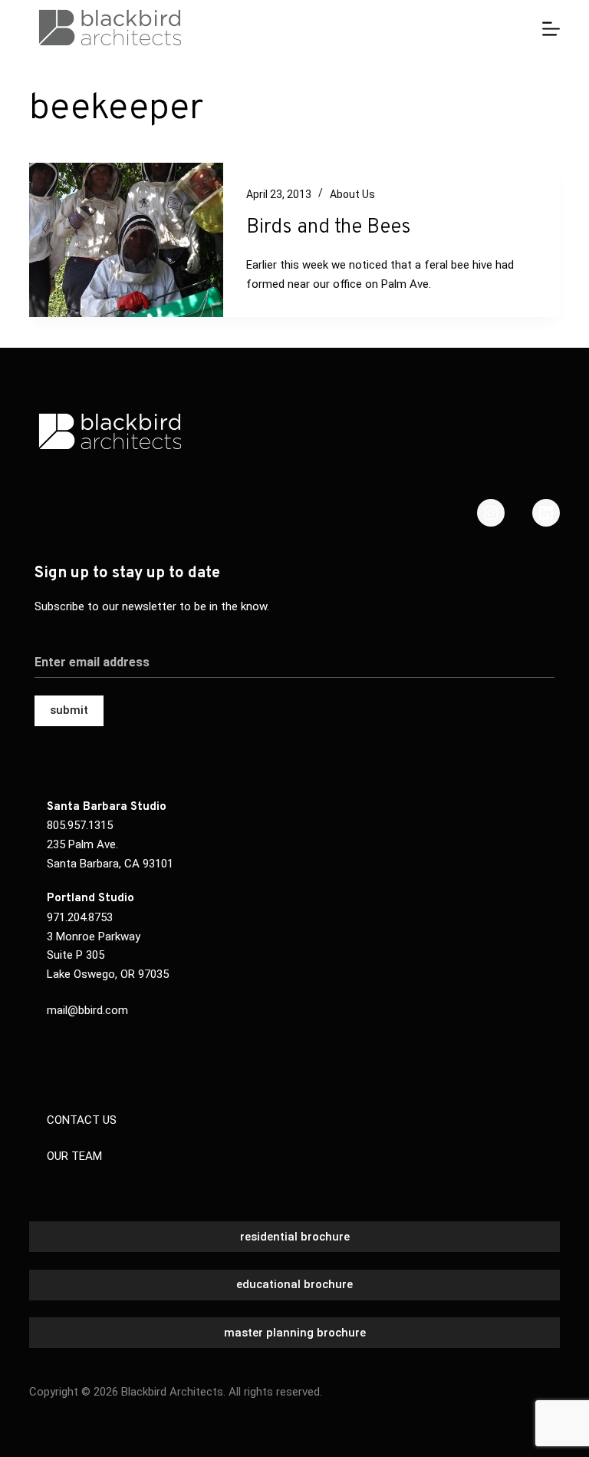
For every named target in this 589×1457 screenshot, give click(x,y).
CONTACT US (82, 1120)
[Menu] (551, 29)
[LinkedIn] (546, 513)
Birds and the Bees (328, 227)
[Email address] (294, 654)
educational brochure (294, 1284)
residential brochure (295, 1237)
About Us (352, 194)
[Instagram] (491, 513)
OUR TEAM (74, 1156)
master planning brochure (295, 1333)
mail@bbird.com (87, 1010)
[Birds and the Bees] (125, 240)
